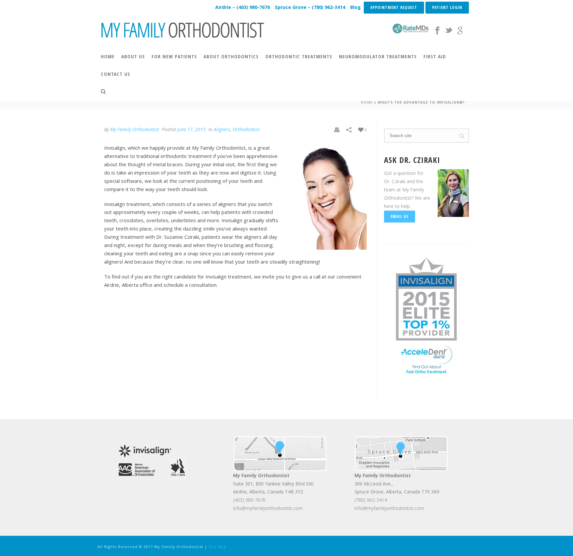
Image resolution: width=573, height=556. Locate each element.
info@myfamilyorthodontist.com (268, 508)
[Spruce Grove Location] (401, 453)
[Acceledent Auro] (426, 359)
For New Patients (174, 56)
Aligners (222, 129)
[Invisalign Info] (426, 298)
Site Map (217, 546)
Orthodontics (246, 129)
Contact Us (115, 74)
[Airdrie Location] (280, 453)
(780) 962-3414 (370, 500)
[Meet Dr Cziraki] (136, 469)
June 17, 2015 (191, 129)
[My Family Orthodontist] (182, 30)
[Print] (337, 129)
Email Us (400, 216)
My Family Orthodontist (134, 129)
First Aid (434, 56)
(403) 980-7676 (249, 500)
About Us (133, 56)
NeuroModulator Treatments (378, 56)
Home (108, 56)
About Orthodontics (231, 56)
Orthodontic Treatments (298, 56)
